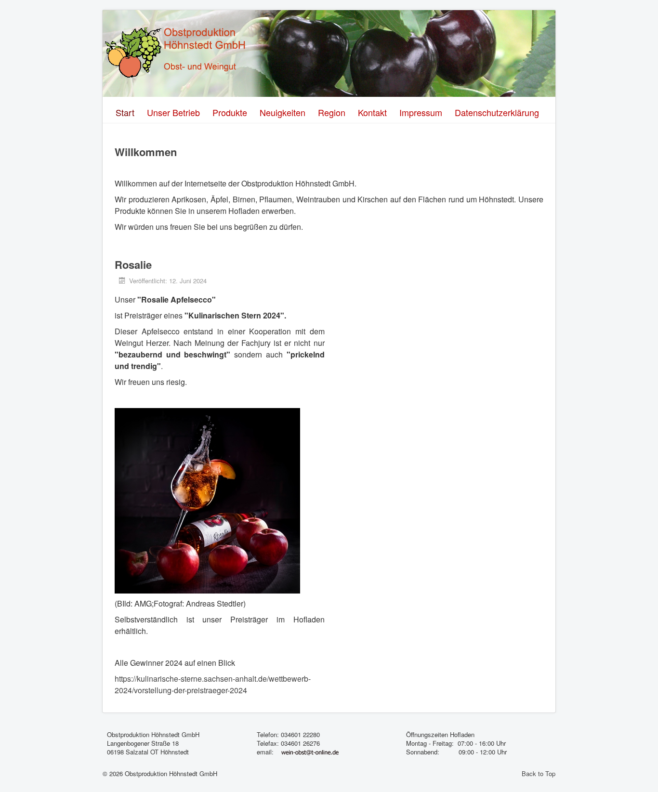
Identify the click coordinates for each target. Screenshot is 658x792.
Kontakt (372, 112)
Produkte (229, 112)
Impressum (420, 112)
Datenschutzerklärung (497, 112)
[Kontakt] (310, 751)
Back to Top (538, 773)
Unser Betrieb (173, 112)
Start (125, 112)
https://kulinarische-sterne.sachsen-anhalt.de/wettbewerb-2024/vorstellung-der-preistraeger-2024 (213, 684)
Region (331, 112)
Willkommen (146, 151)
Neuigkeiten (282, 112)
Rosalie (133, 264)
